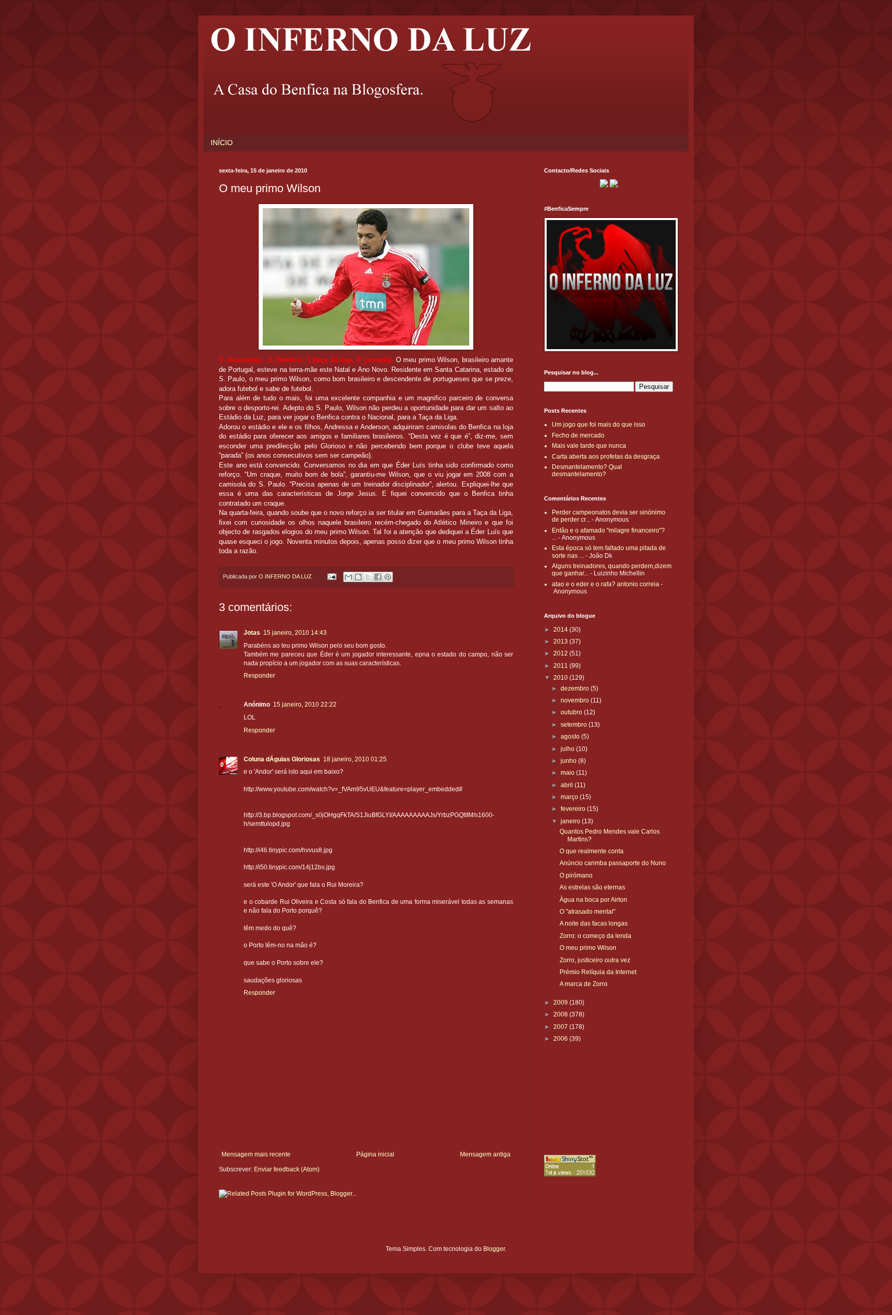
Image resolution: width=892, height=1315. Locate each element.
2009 (561, 1002)
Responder (259, 675)
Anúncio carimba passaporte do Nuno (613, 863)
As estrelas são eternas (592, 887)
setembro (574, 724)
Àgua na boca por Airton (593, 899)
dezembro (576, 688)
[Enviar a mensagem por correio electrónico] (331, 576)
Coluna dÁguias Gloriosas (282, 759)
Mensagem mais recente (256, 1154)
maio (568, 772)
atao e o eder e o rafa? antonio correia (605, 584)
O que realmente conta (592, 851)
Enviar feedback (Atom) (287, 1169)
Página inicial (375, 1154)
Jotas (252, 632)
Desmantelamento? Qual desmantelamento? (587, 470)
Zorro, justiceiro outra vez (595, 960)
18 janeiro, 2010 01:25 (355, 759)
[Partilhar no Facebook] (378, 577)
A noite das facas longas (594, 923)
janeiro (571, 821)
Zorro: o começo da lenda (595, 936)
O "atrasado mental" (587, 911)
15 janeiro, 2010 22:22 (305, 704)
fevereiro (574, 808)
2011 (561, 665)
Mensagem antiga (485, 1154)
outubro (572, 712)
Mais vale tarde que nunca (589, 445)
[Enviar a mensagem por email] (348, 577)
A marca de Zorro (584, 984)
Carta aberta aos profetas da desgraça (606, 456)
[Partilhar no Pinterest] (388, 577)
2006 (561, 1038)
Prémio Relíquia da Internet (598, 972)
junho (569, 760)
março (570, 797)
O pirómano (576, 875)
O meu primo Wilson (588, 947)
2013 (561, 641)
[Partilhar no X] (368, 577)
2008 (561, 1014)
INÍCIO (222, 142)
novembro (576, 700)
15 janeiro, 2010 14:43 (295, 632)
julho (568, 749)
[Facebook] (614, 185)
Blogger (494, 1249)
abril (568, 785)
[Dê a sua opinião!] (358, 577)
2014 (561, 629)
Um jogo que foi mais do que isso (598, 424)
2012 (561, 653)
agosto (571, 736)
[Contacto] (604, 185)
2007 (561, 1026)
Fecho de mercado (578, 435)
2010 (561, 677)
